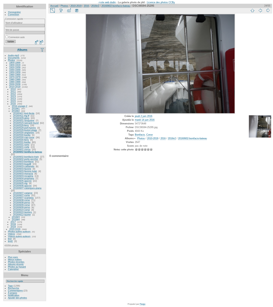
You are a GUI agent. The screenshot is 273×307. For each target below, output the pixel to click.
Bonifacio (140, 134)
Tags (10, 286)
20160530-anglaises (23, 132)
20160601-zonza (21, 149)
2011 (13, 91)
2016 (13, 103)
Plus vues (13, 257)
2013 (13, 96)
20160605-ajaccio (22, 181)
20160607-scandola (23, 198)
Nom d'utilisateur (14, 23)
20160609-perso (21, 207)
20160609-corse (21, 205)
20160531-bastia (21, 142)
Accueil (54, 5)
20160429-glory (21, 118)
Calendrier (13, 269)
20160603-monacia (23, 173)
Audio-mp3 (13, 55)
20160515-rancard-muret (26, 123)
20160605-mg (20, 183)
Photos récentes (16, 262)
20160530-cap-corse (23, 137)
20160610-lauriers (22, 212)
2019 (13, 227)
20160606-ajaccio (22, 185)
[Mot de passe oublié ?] (41, 42)
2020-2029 (14, 229)
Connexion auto (16, 37)
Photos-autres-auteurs (19, 231)
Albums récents (16, 264)
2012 (13, 94)
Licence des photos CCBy (161, 2)
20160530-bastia (21, 135)
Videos (11, 234)
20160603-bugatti (22, 164)
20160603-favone (22, 169)
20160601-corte (21, 147)
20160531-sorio (21, 144)
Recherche (13, 288)
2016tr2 (16, 111)
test (10, 239)
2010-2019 (14, 87)
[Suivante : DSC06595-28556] (268, 10)
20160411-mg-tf (21, 116)
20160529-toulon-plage (25, 130)
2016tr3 (16, 217)
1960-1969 (14, 75)
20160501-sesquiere (23, 120)
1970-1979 (14, 77)
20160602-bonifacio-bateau (27, 152)
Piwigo (142, 304)
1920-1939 (14, 67)
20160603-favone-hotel (25, 171)
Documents (14, 58)
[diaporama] (61, 10)
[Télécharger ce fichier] (77, 10)
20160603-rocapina (23, 176)
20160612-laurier (22, 214)
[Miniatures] (252, 10)
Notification (13, 295)
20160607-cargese (22, 193)
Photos (11, 60)
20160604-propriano (23, 178)
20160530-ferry (21, 140)
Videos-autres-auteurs (19, 236)
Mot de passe (12, 30)
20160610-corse (21, 210)
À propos (12, 293)
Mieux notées (15, 259)
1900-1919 (14, 65)
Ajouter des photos (17, 298)
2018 (13, 224)
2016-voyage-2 (19, 106)
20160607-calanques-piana (27, 188)
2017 (13, 222)
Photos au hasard (17, 267)
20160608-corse (21, 200)
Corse (149, 134)
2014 (13, 99)
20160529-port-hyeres (24, 128)
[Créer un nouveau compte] (36, 42)
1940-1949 (14, 70)
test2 (10, 241)
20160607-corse (21, 195)
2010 (13, 89)
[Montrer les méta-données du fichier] (69, 10)
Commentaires (15, 290)
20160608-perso (21, 202)
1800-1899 (14, 62)
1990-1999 (14, 82)
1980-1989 (14, 79)
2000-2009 (14, 84)
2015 (13, 101)
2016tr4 (16, 219)
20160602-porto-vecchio (25, 159)
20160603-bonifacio (23, 161)
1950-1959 (14, 72)
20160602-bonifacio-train (26, 157)
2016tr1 (16, 108)
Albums (22, 49)
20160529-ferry (21, 125)
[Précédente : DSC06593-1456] (260, 10)
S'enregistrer (14, 12)
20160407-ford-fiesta (23, 113)
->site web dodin (107, 2)
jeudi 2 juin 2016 (143, 116)
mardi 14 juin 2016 (145, 119)
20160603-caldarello (23, 166)
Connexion (13, 14)
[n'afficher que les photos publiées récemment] (42, 49)
